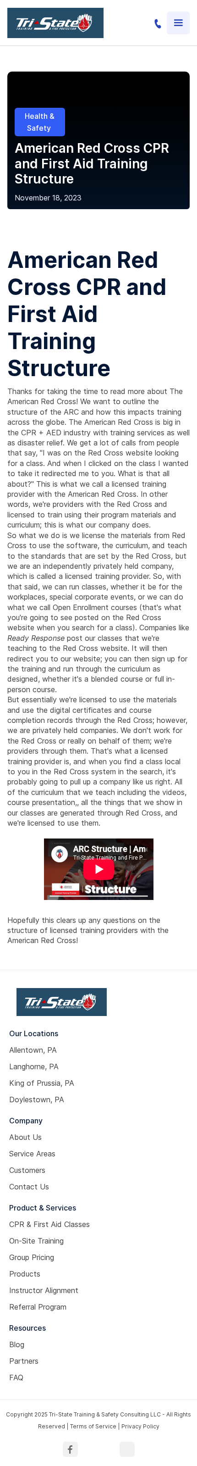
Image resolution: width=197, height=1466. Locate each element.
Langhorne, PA (34, 1066)
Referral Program (37, 1307)
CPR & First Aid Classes (49, 1224)
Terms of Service (93, 1426)
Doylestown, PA (36, 1099)
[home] (55, 23)
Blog (16, 1344)
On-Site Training (36, 1240)
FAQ (16, 1377)
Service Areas (32, 1153)
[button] (178, 22)
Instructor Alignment (43, 1290)
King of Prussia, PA (41, 1083)
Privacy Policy (140, 1426)
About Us (25, 1137)
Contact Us (29, 1186)
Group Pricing (31, 1257)
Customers (27, 1170)
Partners (23, 1361)
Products (24, 1273)
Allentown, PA (33, 1050)
